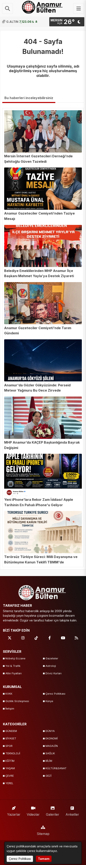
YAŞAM (10, 768)
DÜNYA (50, 731)
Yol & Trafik (12, 665)
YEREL (9, 783)
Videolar (33, 814)
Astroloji (51, 665)
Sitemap (43, 834)
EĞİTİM (9, 760)
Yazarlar (13, 814)
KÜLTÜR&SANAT (56, 768)
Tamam (43, 858)
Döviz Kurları (54, 673)
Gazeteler (52, 658)
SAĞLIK (50, 753)
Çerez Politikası (55, 693)
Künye (49, 701)
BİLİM (49, 760)
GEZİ (48, 775)
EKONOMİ (52, 738)
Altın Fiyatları (13, 673)
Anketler (72, 814)
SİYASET (10, 738)
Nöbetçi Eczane (15, 658)
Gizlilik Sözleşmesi (17, 701)
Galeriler (52, 814)
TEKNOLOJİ (12, 753)
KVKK (8, 693)
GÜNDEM (11, 731)
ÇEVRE (9, 775)
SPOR (9, 745)
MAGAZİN (52, 745)
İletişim (9, 708)
